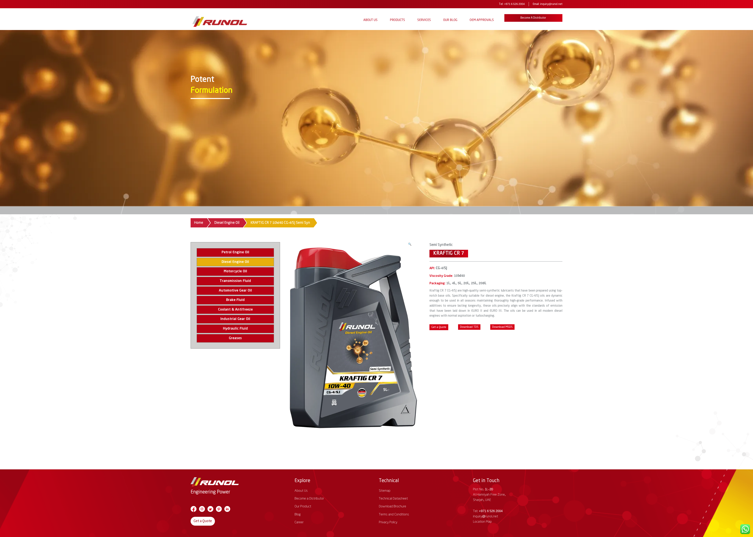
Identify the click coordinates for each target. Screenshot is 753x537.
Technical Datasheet (393, 498)
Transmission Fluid (235, 281)
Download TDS (469, 327)
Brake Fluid (235, 300)
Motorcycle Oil (235, 271)
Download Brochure (392, 506)
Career (299, 522)
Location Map (482, 521)
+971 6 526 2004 (514, 4)
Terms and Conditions (394, 514)
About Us (370, 20)
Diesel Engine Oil (226, 222)
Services (424, 20)
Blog (298, 514)
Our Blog (450, 20)
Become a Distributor (533, 17)
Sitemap (384, 490)
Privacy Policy (388, 522)
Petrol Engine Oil (235, 252)
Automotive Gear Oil (235, 290)
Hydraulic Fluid (235, 328)
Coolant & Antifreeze (235, 309)
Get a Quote (203, 521)
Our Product (303, 506)
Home (198, 222)
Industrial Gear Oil (235, 319)
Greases (235, 338)
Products (397, 20)
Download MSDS (502, 327)
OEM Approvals (482, 20)
